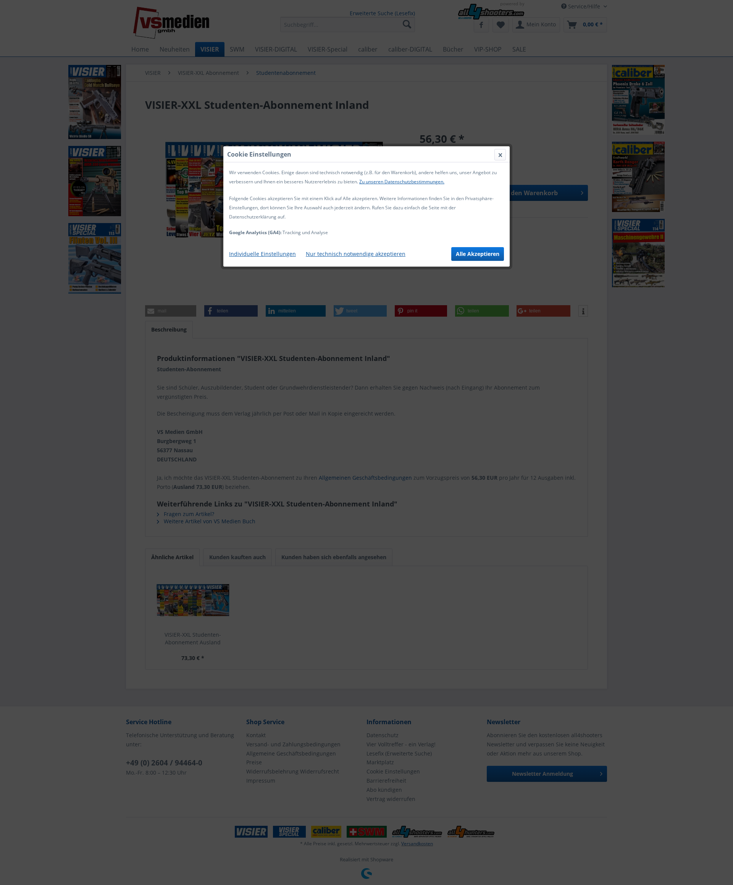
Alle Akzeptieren (477, 253)
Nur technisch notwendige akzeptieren (355, 253)
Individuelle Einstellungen (262, 253)
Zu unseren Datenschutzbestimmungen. (401, 181)
